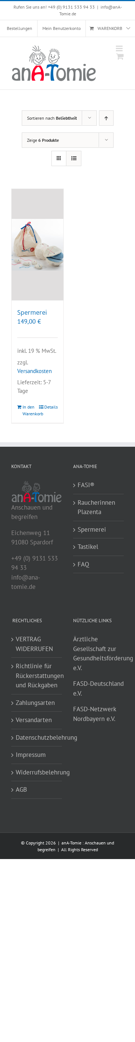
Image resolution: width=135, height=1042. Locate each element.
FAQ (83, 564)
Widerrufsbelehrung (37, 772)
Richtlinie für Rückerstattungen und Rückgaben (37, 675)
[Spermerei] (37, 244)
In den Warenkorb (29, 410)
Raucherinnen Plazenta (96, 507)
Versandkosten (34, 371)
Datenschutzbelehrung (37, 737)
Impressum (31, 755)
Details (51, 407)
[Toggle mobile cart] (120, 56)
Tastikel (88, 547)
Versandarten (34, 720)
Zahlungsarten (35, 703)
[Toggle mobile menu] (120, 48)
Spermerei (32, 312)
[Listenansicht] (73, 158)
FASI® (86, 485)
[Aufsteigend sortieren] (106, 118)
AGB (21, 789)
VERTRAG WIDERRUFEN (34, 644)
